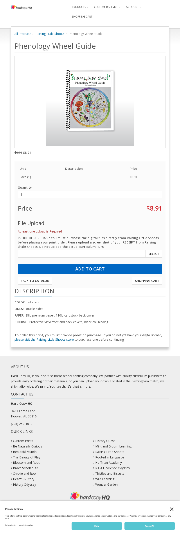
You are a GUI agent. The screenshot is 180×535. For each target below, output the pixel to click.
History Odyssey (24, 484)
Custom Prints (23, 441)
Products (79, 7)
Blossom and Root (26, 462)
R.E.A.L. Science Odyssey (112, 468)
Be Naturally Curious (27, 446)
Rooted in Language (109, 457)
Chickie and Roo (24, 473)
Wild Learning (104, 479)
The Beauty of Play (26, 457)
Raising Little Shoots (50, 34)
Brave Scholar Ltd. (26, 468)
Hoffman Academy (108, 462)
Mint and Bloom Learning (113, 446)
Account (133, 7)
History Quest (105, 441)
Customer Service (106, 7)
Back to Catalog (35, 281)
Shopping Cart (82, 16)
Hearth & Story (23, 479)
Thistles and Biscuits (109, 473)
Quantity (25, 187)
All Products (22, 34)
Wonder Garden (106, 484)
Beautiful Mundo (25, 452)
